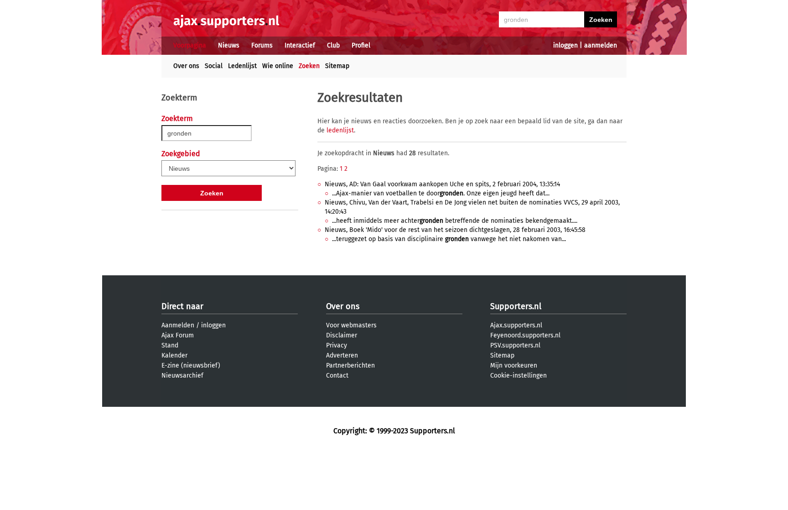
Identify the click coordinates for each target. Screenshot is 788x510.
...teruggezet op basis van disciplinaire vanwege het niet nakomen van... (449, 239)
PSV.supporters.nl (515, 345)
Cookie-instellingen (518, 375)
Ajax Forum (177, 335)
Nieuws (228, 45)
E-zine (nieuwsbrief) (190, 365)
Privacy (336, 345)
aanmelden (600, 45)
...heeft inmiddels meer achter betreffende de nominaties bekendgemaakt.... (454, 221)
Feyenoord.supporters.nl (525, 335)
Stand (169, 345)
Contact (337, 375)
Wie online (277, 66)
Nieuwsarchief (182, 375)
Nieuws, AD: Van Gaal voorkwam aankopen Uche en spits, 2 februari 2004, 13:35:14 (442, 184)
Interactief (300, 45)
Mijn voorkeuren (513, 365)
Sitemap (337, 66)
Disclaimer (341, 335)
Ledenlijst (242, 66)
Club (333, 45)
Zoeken (309, 66)
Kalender (174, 355)
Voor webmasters (351, 325)
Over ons (186, 66)
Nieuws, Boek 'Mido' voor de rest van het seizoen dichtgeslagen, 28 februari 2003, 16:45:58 (455, 230)
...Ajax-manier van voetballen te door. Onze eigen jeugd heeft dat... (441, 193)
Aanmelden (177, 325)
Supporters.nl (515, 306)
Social (214, 66)
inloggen (565, 45)
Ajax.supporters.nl (516, 325)
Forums (262, 45)
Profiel (361, 45)
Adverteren (342, 355)
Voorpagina (189, 45)
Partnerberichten (350, 365)
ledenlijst (340, 130)
